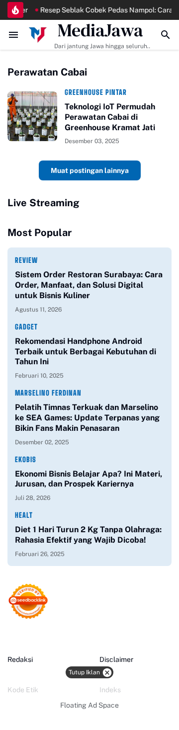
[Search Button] (166, 35)
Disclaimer (116, 659)
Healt (24, 515)
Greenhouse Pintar (96, 92)
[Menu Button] (13, 35)
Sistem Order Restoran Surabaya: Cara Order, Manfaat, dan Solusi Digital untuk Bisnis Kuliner (89, 285)
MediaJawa (100, 30)
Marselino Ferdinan (48, 393)
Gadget (26, 327)
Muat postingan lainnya (90, 170)
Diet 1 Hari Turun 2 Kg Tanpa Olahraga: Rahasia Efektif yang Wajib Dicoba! (88, 535)
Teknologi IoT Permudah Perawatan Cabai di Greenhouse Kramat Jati (110, 117)
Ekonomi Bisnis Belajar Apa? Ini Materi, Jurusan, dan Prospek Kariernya (88, 479)
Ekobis (25, 459)
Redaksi (20, 659)
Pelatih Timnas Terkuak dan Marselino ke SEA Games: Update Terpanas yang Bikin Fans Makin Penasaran (87, 418)
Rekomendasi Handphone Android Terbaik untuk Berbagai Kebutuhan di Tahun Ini (85, 351)
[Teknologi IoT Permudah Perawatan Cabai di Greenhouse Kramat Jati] (32, 116)
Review (26, 260)
